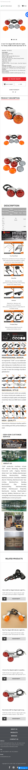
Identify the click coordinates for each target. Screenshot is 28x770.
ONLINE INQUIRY (15, 79)
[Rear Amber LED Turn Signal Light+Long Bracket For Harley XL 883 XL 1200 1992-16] (14, 695)
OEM (21, 84)
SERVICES (14, 736)
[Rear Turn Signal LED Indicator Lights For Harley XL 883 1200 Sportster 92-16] (14, 615)
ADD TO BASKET (9, 84)
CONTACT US (14, 739)
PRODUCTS (14, 732)
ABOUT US (14, 729)
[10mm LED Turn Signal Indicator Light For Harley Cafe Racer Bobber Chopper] (14, 575)
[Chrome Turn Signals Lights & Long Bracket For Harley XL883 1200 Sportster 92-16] (14, 655)
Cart (25, 5)
